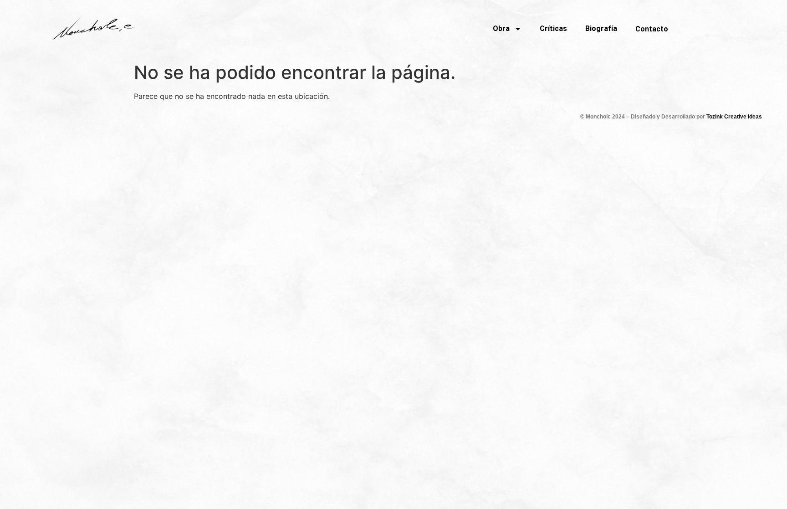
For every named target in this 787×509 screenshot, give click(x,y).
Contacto (651, 29)
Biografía (601, 28)
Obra (501, 28)
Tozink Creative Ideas (734, 116)
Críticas (553, 28)
